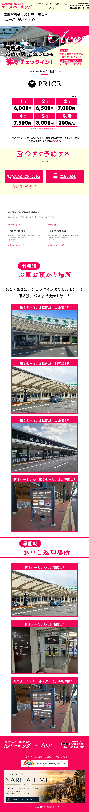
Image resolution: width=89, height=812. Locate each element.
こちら (72, 137)
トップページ (39, 4)
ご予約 (65, 4)
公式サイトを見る (15, 245)
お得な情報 (49, 4)
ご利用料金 (57, 4)
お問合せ (51, 8)
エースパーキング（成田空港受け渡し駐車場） (40, 807)
